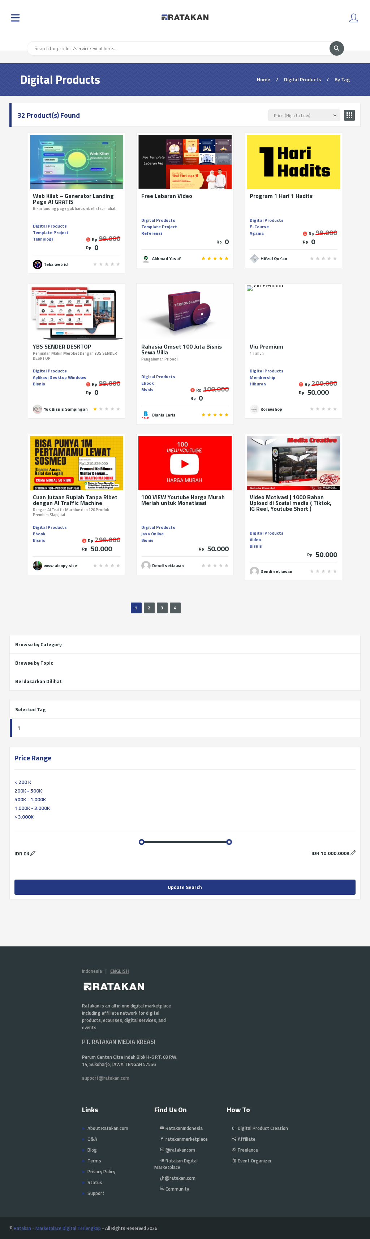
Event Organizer (254, 1160)
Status (94, 1182)
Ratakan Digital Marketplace (176, 1164)
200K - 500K (28, 790)
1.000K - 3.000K (32, 808)
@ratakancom (179, 1149)
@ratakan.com (179, 1178)
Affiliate (246, 1139)
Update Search (185, 887)
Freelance (247, 1149)
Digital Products (50, 226)
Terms (94, 1160)
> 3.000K (24, 816)
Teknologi (43, 239)
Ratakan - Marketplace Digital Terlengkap (57, 1228)
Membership (262, 377)
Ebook (147, 383)
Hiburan (258, 383)
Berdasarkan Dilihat (38, 681)
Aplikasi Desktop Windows (59, 377)
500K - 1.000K (30, 799)
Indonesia (92, 971)
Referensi (151, 233)
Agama (257, 233)
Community (176, 1188)
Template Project (51, 232)
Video (255, 539)
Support (95, 1193)
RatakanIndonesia (183, 1128)
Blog (92, 1149)
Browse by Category (38, 644)
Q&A (92, 1139)
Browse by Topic (34, 662)
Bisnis (39, 383)
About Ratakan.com (107, 1128)
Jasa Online (152, 533)
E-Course (259, 226)
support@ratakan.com (105, 1078)
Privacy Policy (101, 1171)
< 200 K (22, 782)
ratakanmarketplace (186, 1139)
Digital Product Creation (262, 1128)
